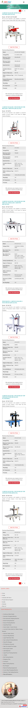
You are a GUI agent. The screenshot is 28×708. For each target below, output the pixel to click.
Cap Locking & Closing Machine (10, 640)
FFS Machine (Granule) (8, 644)
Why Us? (4, 606)
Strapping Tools (6, 659)
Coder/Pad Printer (7, 624)
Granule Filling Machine (8, 635)
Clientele (4, 604)
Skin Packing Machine (8, 657)
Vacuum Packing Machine (9, 622)
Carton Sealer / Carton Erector (10, 627)
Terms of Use (11, 702)
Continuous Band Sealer (8, 614)
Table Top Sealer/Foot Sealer (9, 646)
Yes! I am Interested (14, 98)
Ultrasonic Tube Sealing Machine (10, 672)
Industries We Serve (6, 597)
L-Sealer (5, 655)
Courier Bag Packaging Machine (10, 670)
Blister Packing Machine (8, 663)
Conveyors (5, 661)
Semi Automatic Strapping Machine (11, 618)
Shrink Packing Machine (8, 620)
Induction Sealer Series (8, 633)
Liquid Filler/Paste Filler (8, 637)
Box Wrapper (6, 665)
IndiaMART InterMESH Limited (19, 703)
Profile (3, 595)
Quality (3, 601)
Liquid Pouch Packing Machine (10, 652)
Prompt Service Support (7, 599)
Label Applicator (6, 650)
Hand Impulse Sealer (8, 648)
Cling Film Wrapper (7, 642)
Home (3, 593)
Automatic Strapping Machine (10, 616)
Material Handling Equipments (10, 667)
